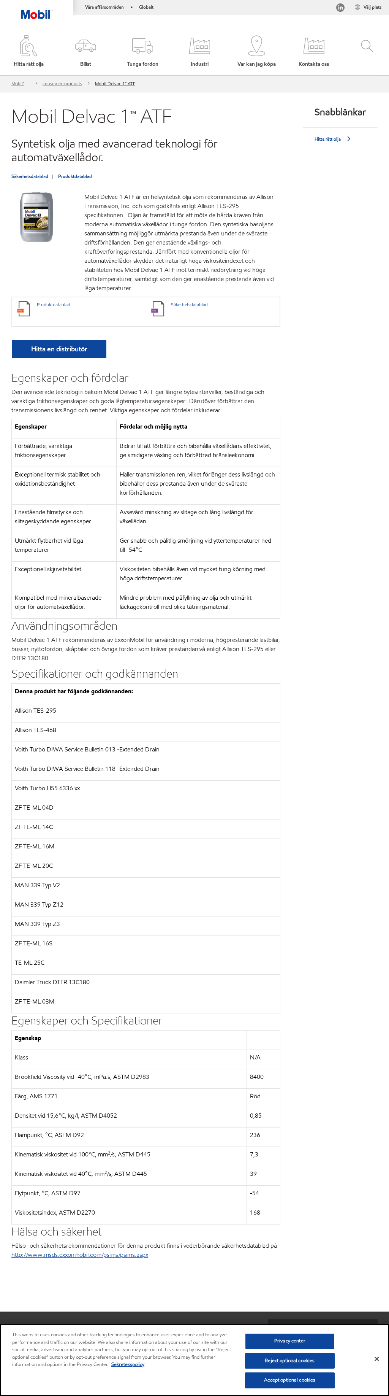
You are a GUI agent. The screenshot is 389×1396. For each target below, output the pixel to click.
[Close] (376, 1359)
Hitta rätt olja (328, 139)
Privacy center (289, 1340)
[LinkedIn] (340, 8)
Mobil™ (17, 83)
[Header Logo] (36, 9)
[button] (85, 51)
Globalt (146, 7)
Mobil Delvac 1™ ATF (115, 83)
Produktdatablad (75, 176)
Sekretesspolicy (127, 1364)
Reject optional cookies (290, 1360)
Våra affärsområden (104, 7)
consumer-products (62, 83)
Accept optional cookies (289, 1380)
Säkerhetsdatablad (29, 176)
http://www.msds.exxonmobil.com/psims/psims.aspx (79, 1255)
